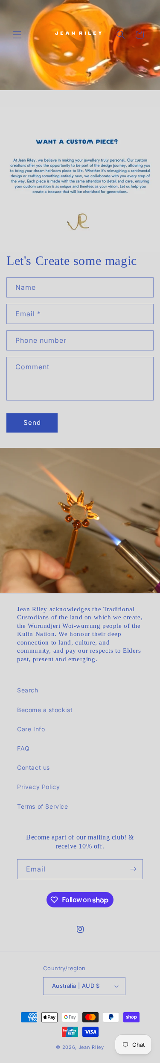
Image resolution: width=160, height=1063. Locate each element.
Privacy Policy (38, 786)
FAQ (23, 748)
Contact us (33, 767)
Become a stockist (45, 709)
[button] (17, 34)
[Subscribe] (133, 869)
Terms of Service (42, 806)
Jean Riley (91, 1047)
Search (27, 690)
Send (32, 422)
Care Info (31, 729)
